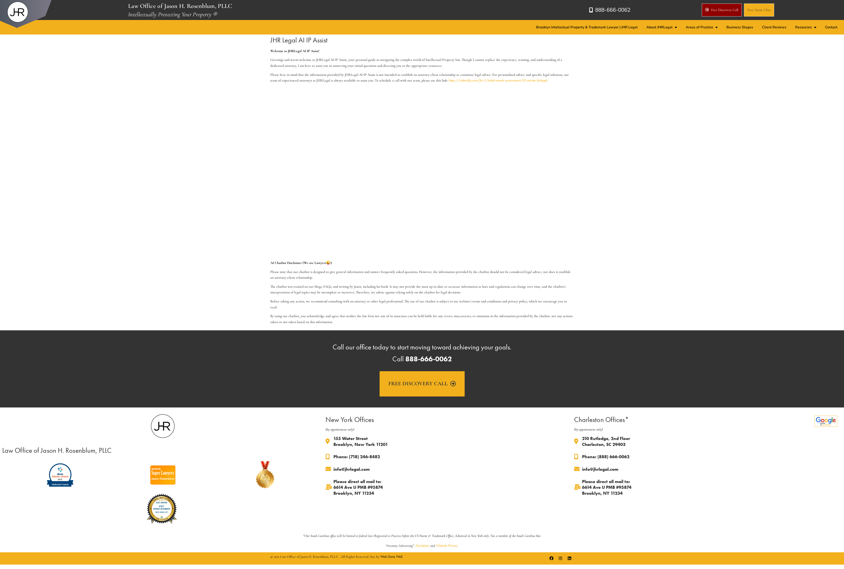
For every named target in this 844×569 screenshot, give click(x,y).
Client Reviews (774, 27)
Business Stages (739, 27)
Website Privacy (447, 545)
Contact (831, 27)
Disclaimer (422, 545)
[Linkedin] (569, 558)
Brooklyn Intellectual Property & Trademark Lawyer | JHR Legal (587, 27)
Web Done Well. (391, 556)
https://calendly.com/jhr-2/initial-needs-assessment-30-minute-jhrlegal (498, 80)
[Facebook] (551, 558)
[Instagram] (560, 558)
